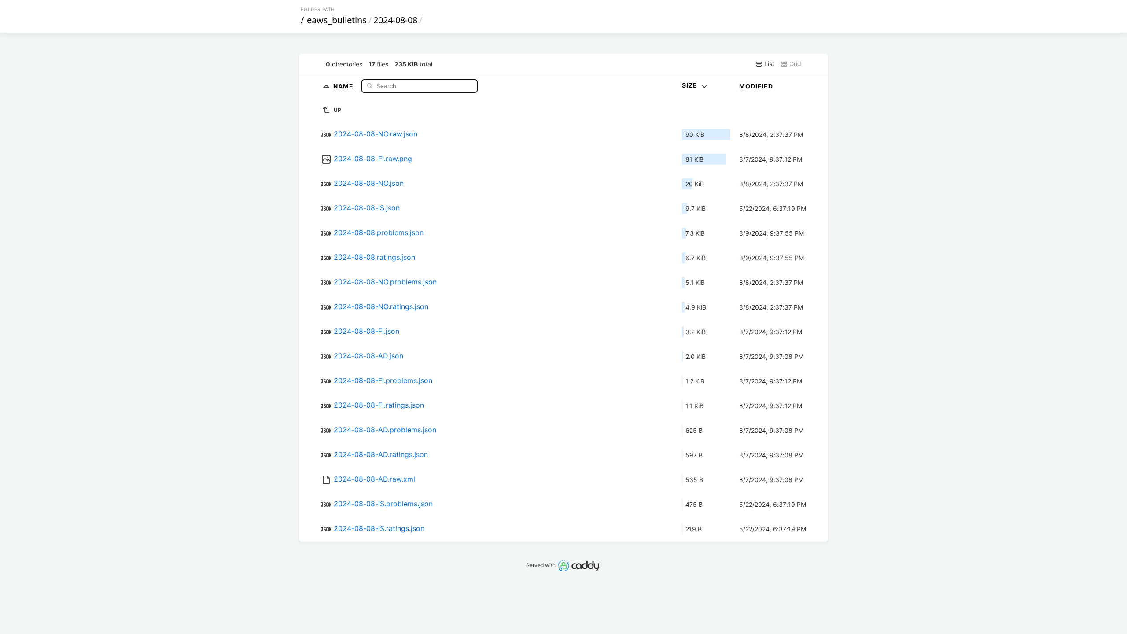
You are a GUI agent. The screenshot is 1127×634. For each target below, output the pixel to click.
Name (344, 85)
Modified (756, 86)
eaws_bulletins (337, 20)
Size (690, 85)
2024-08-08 (395, 20)
